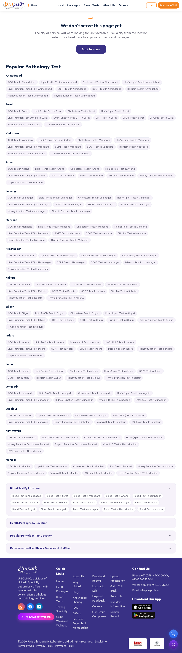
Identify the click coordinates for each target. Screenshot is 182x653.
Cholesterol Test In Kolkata (86, 284)
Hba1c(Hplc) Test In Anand (120, 168)
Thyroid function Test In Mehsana (69, 240)
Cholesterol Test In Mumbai (88, 466)
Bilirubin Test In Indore (120, 348)
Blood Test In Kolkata (55, 502)
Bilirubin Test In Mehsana (132, 233)
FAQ (75, 607)
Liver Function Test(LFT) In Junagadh (28, 399)
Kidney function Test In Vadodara (26, 153)
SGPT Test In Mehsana (67, 233)
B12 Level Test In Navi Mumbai (24, 451)
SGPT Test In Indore (62, 348)
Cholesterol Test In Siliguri (84, 313)
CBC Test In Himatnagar (21, 255)
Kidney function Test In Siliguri (156, 319)
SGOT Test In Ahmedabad (106, 88)
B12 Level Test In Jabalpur (146, 421)
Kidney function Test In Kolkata (25, 297)
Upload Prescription (117, 578)
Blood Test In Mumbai (151, 509)
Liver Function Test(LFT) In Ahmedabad (30, 88)
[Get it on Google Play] (143, 615)
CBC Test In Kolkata (19, 284)
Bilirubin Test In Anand (121, 175)
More (122, 5)
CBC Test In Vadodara (20, 140)
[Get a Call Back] (173, 634)
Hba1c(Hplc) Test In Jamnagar (133, 197)
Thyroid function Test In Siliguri (25, 326)
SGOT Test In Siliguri (91, 319)
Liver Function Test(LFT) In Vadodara (28, 146)
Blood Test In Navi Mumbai (118, 509)
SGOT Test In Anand (91, 175)
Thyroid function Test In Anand (25, 182)
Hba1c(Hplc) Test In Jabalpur (129, 415)
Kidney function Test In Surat (24, 124)
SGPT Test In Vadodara (68, 146)
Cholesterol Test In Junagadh (94, 393)
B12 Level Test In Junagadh (151, 399)
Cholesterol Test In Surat (81, 111)
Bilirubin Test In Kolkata (123, 291)
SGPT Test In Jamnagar (68, 204)
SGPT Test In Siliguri (63, 319)
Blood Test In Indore (84, 502)
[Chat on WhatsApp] (173, 644)
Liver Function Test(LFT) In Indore (26, 348)
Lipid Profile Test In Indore (49, 342)
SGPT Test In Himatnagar (71, 262)
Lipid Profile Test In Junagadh (55, 393)
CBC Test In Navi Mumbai (22, 437)
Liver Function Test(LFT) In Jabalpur (28, 421)
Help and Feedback (98, 598)
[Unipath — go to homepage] (14, 5)
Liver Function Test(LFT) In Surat (71, 117)
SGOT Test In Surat (133, 117)
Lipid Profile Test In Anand (49, 168)
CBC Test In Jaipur (18, 371)
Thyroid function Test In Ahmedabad (74, 95)
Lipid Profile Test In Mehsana (54, 226)
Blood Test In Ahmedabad (26, 495)
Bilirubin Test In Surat (161, 117)
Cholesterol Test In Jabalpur (91, 415)
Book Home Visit (168, 5)
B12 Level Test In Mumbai (99, 473)
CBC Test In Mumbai (19, 466)
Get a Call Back (116, 588)
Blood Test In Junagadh (54, 509)
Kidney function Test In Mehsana (26, 240)
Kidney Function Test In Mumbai (155, 466)
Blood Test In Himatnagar (115, 502)
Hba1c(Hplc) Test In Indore (119, 342)
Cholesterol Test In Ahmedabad (100, 82)
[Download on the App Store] (142, 607)
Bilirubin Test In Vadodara (133, 146)
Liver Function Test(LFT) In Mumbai (138, 473)
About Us (109, 5)
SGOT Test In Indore (91, 348)
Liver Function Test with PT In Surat (27, 117)
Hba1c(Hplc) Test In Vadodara (132, 140)
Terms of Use (26, 645)
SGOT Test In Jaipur (19, 377)
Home (60, 581)
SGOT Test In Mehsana (99, 233)
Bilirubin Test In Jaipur (48, 377)
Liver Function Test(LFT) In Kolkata (27, 291)
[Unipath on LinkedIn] (39, 606)
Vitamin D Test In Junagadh (114, 399)
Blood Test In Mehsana (25, 502)
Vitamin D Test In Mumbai (64, 473)
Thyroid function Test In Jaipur (123, 377)
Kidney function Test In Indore (155, 348)
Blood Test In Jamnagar (148, 495)
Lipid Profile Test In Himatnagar (58, 255)
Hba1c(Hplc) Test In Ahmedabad (142, 82)
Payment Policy (64, 645)
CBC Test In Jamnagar (20, 197)
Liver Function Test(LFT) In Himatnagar (29, 262)
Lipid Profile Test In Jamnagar (55, 197)
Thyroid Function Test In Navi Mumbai (76, 444)
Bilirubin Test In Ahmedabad (143, 88)
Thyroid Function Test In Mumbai (26, 473)
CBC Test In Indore (18, 342)
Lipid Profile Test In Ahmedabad (59, 82)
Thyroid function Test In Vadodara (70, 153)
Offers (77, 613)
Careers (97, 606)
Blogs (76, 592)
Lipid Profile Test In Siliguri (49, 313)
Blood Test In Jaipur (146, 502)
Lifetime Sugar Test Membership (80, 623)
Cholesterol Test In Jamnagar (94, 197)
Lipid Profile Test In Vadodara (55, 140)
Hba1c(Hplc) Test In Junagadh (133, 393)
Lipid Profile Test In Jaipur (49, 371)
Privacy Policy (44, 645)
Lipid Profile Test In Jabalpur (53, 415)
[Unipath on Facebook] (30, 606)
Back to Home (91, 49)
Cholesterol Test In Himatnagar (98, 255)
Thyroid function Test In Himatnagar (28, 269)
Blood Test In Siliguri (23, 509)
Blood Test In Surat (57, 495)
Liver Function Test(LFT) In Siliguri (27, 319)
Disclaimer (101, 641)
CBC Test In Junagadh (20, 393)
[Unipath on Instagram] (21, 606)
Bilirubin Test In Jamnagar (135, 204)
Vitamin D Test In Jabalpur (111, 421)
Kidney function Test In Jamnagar (27, 211)
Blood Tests (92, 5)
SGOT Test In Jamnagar (101, 204)
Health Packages (69, 5)
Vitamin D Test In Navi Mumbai (119, 444)
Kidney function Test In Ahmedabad (28, 95)
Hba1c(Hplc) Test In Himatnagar (139, 255)
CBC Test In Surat (18, 111)
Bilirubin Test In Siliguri (121, 319)
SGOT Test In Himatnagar (105, 262)
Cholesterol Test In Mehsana (92, 226)
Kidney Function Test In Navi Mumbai (28, 444)
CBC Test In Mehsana (20, 226)
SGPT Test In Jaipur (150, 371)
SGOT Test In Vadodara (100, 146)
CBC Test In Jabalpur (20, 415)
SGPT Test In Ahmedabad (72, 88)
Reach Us (116, 596)
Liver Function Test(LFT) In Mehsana (28, 233)
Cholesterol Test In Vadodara (93, 140)
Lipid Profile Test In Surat (47, 111)
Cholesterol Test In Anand (84, 168)
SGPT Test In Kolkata (63, 291)
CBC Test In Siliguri (18, 313)
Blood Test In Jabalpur (85, 509)
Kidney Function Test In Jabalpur (72, 421)
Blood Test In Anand (117, 495)
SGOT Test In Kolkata (93, 291)
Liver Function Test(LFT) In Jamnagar (28, 204)
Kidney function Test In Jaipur (83, 377)
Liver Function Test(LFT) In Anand (27, 175)
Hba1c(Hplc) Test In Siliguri (120, 313)
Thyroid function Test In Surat (62, 124)
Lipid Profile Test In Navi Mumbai (60, 437)
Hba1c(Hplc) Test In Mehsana (130, 226)
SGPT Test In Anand (63, 175)
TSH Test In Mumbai (121, 466)
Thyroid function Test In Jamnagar (71, 211)
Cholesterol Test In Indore (84, 342)
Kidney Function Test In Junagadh (74, 399)
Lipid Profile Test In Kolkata (51, 284)
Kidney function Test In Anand (156, 175)
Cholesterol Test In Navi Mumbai (102, 437)
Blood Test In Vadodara (87, 495)
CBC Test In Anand (18, 168)
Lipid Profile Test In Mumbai (52, 466)
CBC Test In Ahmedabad (21, 82)
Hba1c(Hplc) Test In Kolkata (123, 284)
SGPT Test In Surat (106, 117)
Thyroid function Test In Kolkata (66, 297)
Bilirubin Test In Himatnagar (140, 262)
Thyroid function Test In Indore (25, 355)
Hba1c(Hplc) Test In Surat (115, 111)
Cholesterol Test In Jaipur (84, 371)
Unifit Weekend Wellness (62, 621)
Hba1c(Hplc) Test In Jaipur (118, 371)
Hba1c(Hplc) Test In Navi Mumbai (144, 437)
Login (151, 5)
